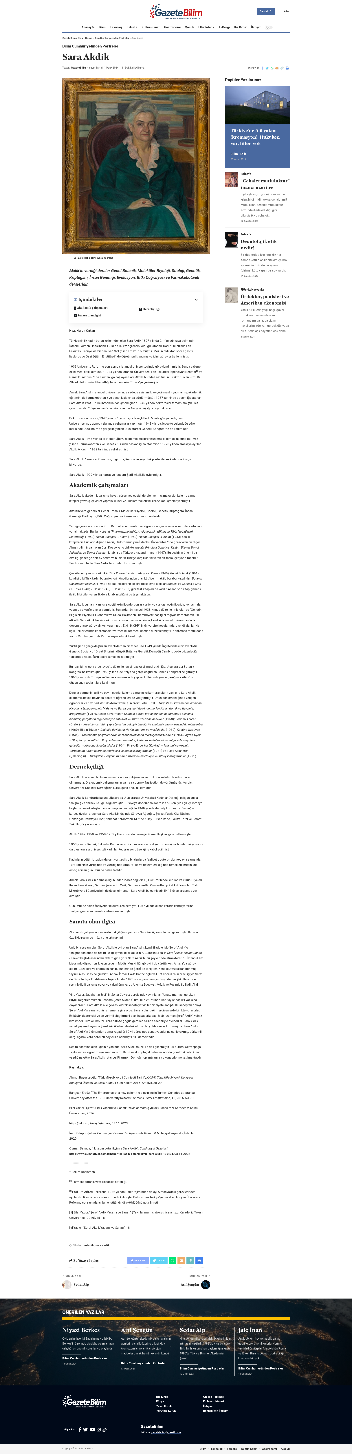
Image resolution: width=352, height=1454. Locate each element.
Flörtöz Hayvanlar (253, 289)
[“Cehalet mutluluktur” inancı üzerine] (231, 179)
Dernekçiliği (151, 309)
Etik (243, 154)
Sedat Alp (193, 1330)
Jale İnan (250, 1330)
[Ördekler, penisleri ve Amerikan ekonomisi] (231, 295)
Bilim (234, 154)
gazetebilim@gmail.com (166, 1432)
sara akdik (102, 1245)
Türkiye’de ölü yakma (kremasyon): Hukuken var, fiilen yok (255, 137)
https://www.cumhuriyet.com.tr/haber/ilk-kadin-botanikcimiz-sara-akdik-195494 (121, 1154)
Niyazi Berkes (81, 1330)
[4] (135, 1037)
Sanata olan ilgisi (89, 315)
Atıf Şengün (137, 1330)
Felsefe (246, 174)
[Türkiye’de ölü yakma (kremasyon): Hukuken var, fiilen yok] (257, 105)
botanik (88, 1245)
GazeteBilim (78, 67)
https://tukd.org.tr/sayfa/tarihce (89, 1123)
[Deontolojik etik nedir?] (231, 239)
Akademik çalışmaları (92, 307)
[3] (196, 984)
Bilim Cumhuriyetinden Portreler (90, 46)
